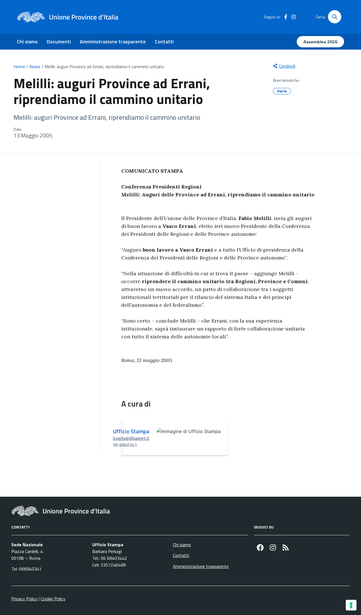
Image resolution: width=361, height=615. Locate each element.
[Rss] (285, 547)
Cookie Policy (53, 598)
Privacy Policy (24, 598)
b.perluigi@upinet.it (131, 438)
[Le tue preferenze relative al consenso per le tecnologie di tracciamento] (351, 605)
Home (19, 66)
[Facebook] (260, 547)
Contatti (164, 41)
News (34, 66)
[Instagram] (273, 547)
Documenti (59, 41)
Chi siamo (27, 41)
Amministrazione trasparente (113, 41)
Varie (282, 91)
